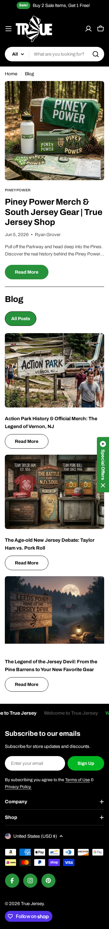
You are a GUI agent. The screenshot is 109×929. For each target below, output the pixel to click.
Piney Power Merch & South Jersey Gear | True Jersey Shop (53, 212)
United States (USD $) (35, 836)
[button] (103, 464)
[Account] (88, 28)
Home (11, 73)
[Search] (95, 54)
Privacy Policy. (18, 786)
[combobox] (54, 54)
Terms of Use (77, 780)
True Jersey (32, 903)
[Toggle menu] (8, 28)
